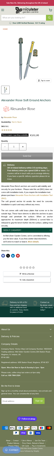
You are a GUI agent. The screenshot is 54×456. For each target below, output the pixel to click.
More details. (33, 242)
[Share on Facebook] (3, 256)
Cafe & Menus (26, 441)
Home (5, 29)
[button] (27, 230)
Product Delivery (13, 443)
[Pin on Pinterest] (18, 256)
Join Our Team (40, 441)
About (8, 441)
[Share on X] (8, 256)
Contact (16, 441)
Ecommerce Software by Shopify (27, 451)
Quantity (4, 141)
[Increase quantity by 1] (22, 146)
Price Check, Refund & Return (33, 443)
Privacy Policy (13, 446)
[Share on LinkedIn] (13, 256)
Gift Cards (25, 446)
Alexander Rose (10, 117)
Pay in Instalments (39, 446)
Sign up (39, 401)
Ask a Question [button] (28, 280)
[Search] (49, 18)
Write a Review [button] (28, 274)
